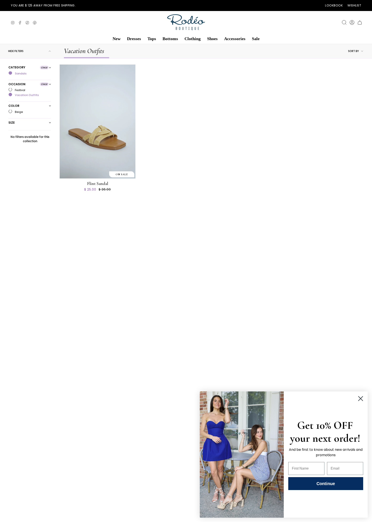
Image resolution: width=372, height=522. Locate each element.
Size (11, 122)
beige (18, 112)
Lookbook (334, 5)
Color (13, 106)
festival (19, 90)
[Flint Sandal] (97, 121)
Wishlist (354, 5)
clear (44, 67)
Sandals (20, 73)
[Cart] (360, 22)
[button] (116, 39)
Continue (325, 483)
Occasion (16, 84)
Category (16, 67)
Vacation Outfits (26, 95)
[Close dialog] (360, 398)
